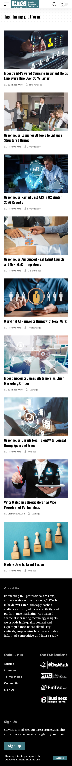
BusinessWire (15, 84)
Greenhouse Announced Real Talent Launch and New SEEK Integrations (34, 262)
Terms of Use (33, 759)
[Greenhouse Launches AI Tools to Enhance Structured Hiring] (36, 111)
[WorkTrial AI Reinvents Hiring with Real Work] (36, 297)
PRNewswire (14, 146)
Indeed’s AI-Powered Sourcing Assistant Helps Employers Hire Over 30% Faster (36, 76)
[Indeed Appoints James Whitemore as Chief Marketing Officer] (36, 354)
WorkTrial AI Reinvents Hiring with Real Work (35, 321)
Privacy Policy (13, 759)
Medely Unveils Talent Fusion (24, 564)
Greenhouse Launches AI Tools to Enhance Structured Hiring (33, 138)
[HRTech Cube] (25, 4)
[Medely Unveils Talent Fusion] (36, 541)
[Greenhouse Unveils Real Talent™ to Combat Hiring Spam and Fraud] (36, 416)
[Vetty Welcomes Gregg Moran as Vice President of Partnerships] (36, 478)
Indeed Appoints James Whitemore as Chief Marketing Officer (34, 381)
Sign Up (14, 746)
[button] (60, 758)
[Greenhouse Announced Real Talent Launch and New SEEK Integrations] (36, 235)
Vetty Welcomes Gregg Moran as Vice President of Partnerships (30, 505)
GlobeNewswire (16, 513)
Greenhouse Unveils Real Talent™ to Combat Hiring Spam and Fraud (35, 443)
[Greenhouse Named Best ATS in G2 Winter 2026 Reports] (36, 173)
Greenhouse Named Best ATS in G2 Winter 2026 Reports (33, 200)
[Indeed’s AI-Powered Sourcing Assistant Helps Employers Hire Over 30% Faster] (36, 49)
